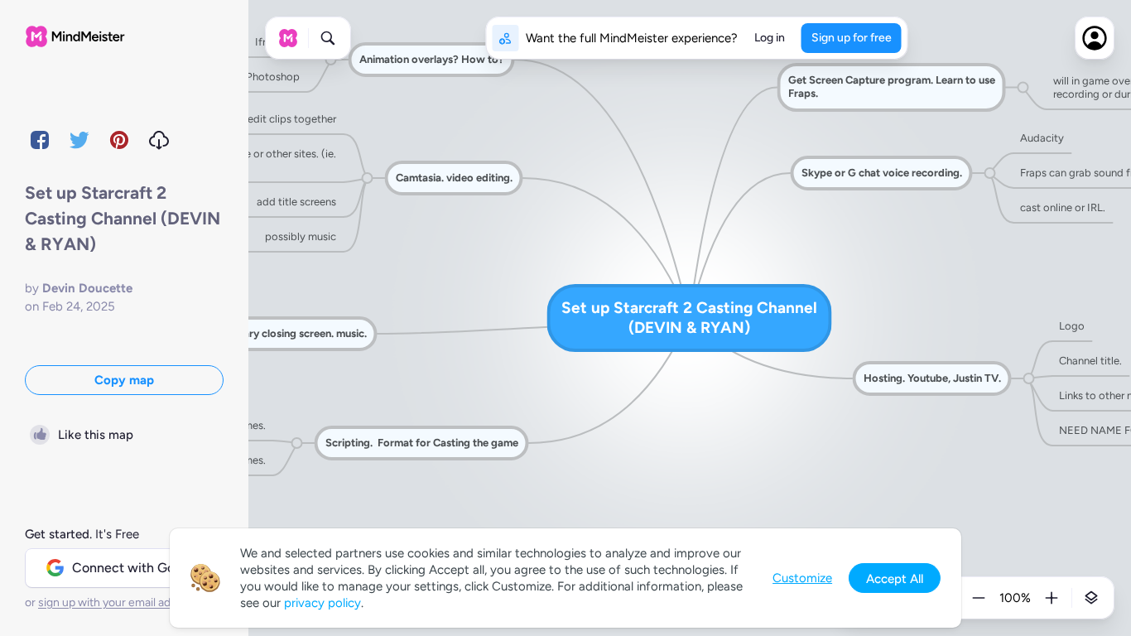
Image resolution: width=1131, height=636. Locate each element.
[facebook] (40, 140)
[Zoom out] (978, 598)
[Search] (327, 38)
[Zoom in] (1051, 598)
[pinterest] (119, 140)
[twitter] (79, 140)
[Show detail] (1091, 598)
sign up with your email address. (120, 602)
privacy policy (322, 602)
